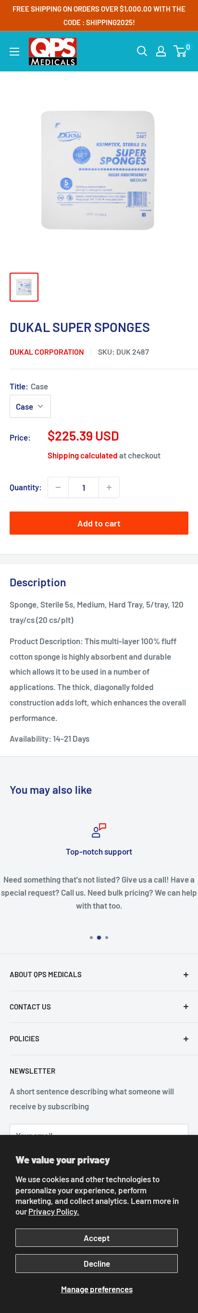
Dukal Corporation (47, 351)
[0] (180, 51)
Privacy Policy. (53, 1211)
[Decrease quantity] (58, 487)
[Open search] (142, 51)
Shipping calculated (83, 455)
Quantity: (26, 487)
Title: (29, 386)
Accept (97, 1238)
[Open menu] (14, 51)
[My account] (161, 51)
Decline (97, 1263)
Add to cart (99, 523)
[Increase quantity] (109, 487)
